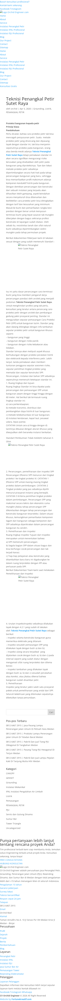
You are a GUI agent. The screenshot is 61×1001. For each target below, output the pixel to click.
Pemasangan (12, 800)
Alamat (3, 916)
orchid (14, 108)
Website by (16, 999)
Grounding (38, 108)
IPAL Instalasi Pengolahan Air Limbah (24, 791)
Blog (2, 37)
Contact (4, 44)
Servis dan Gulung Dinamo (19, 814)
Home (3, 15)
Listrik (48, 108)
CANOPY (10, 773)
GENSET (10, 778)
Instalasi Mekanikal (15, 787)
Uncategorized (13, 828)
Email (2, 909)
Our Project (5, 40)
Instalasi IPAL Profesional (12, 29)
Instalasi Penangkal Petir (12, 26)
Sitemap (4, 47)
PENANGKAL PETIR (15, 112)
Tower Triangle (13, 823)
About (3, 19)
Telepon (4, 902)
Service (3, 22)
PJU (7, 809)
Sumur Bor (11, 819)
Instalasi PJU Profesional (12, 33)
